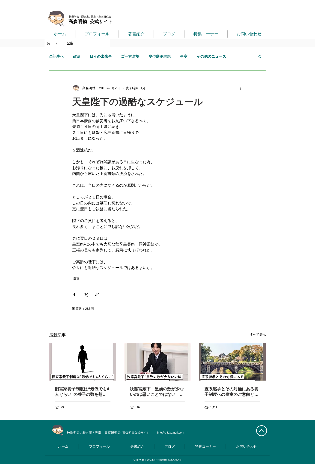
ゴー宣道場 (130, 56)
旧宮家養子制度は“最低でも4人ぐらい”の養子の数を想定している (82, 392)
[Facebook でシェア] (74, 294)
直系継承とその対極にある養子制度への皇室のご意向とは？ (232, 392)
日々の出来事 (101, 56)
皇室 (183, 56)
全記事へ (56, 56)
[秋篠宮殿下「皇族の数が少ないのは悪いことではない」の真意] (157, 362)
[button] (260, 56)
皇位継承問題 (160, 56)
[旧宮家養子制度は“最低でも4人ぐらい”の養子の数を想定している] (82, 362)
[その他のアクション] (240, 88)
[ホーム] (48, 43)
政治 (76, 56)
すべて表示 (258, 334)
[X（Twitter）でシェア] (85, 294)
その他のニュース (211, 56)
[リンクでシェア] (97, 294)
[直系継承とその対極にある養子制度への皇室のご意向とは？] (232, 362)
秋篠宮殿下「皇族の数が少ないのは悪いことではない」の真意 (157, 392)
